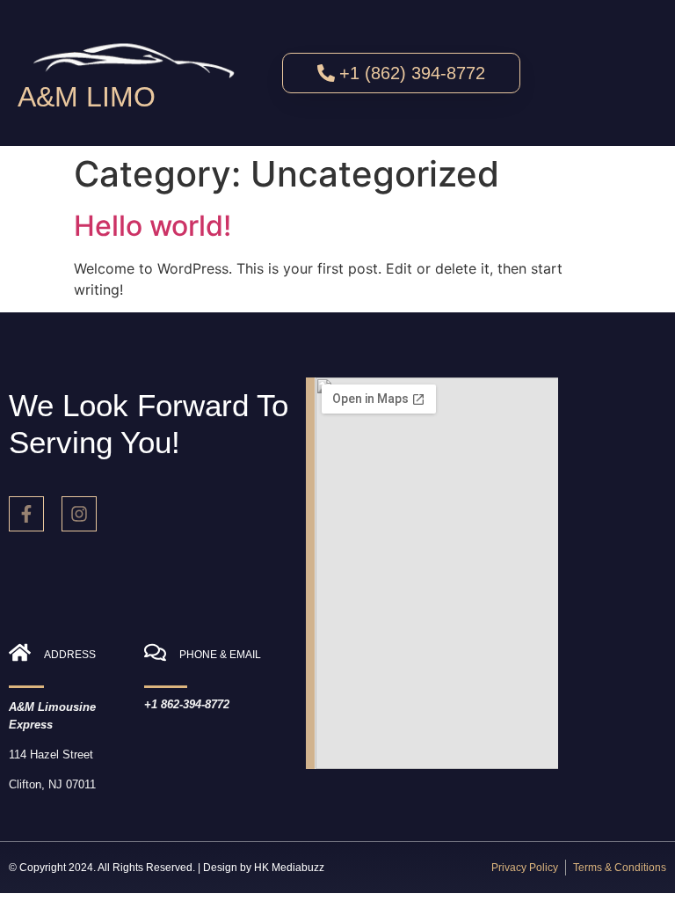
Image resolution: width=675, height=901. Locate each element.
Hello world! (152, 226)
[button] (611, 74)
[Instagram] (79, 513)
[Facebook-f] (26, 513)
